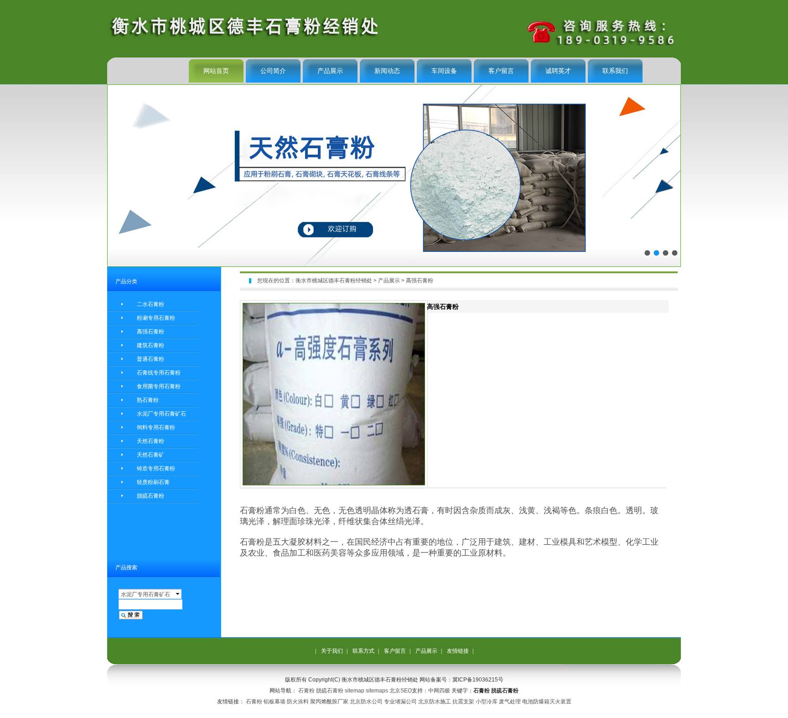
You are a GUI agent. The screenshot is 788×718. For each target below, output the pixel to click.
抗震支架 (463, 701)
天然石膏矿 (150, 455)
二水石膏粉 (150, 304)
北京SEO (400, 690)
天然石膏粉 (150, 441)
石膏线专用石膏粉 (159, 372)
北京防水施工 (434, 701)
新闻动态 (387, 70)
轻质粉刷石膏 (153, 482)
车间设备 (444, 70)
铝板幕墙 (274, 701)
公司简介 (273, 70)
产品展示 (330, 70)
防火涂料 (298, 701)
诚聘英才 (558, 70)
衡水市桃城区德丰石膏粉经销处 (334, 280)
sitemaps (377, 690)
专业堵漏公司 (400, 701)
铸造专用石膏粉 (156, 468)
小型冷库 (487, 701)
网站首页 (216, 70)
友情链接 (458, 651)
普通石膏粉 (150, 359)
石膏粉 (306, 690)
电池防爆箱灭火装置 (546, 701)
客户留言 (501, 70)
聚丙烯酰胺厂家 (329, 701)
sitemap (354, 690)
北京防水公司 (366, 701)
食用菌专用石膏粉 (159, 386)
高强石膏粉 (150, 331)
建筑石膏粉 (150, 345)
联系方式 (363, 651)
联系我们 (615, 70)
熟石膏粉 (148, 400)
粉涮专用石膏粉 (156, 318)
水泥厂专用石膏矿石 (161, 414)
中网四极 (439, 690)
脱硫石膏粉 (150, 496)
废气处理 (510, 701)
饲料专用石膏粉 (156, 427)
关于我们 (332, 651)
